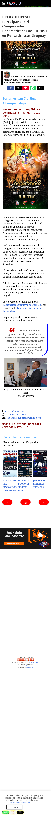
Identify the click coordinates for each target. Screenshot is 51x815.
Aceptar (14, 807)
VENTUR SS (25, 665)
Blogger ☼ (29, 667)
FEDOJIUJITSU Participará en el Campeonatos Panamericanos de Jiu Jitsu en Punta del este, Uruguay (24, 26)
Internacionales (31, 79)
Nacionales (9, 82)
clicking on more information (17, 803)
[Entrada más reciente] (7, 502)
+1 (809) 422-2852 (15, 411)
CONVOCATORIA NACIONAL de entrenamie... (10, 487)
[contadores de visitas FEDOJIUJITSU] (25, 661)
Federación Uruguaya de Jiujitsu (22, 304)
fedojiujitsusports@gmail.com (23, 417)
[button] (10, 88)
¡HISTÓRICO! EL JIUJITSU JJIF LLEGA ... (39, 484)
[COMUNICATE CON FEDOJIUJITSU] (25, 538)
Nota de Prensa (23, 82)
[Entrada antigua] (44, 502)
